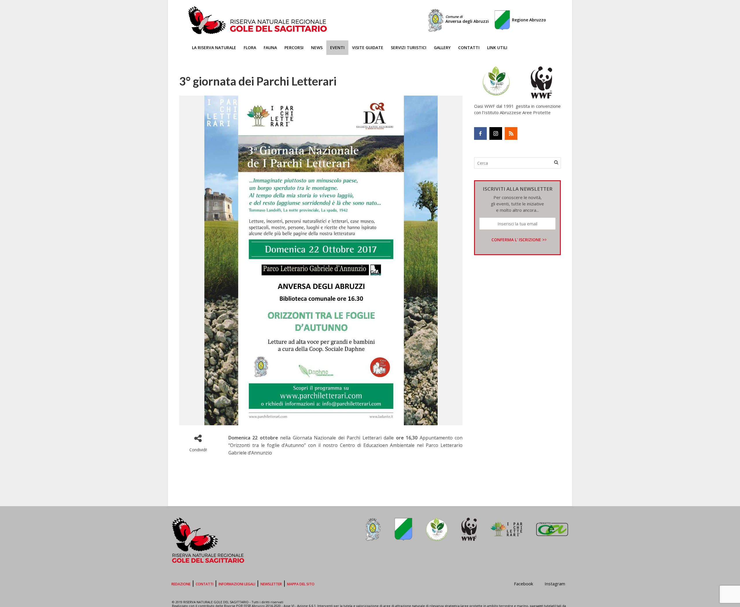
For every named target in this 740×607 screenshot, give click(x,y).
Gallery (442, 47)
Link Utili (497, 47)
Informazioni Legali (237, 584)
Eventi (337, 47)
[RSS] (511, 133)
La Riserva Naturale (214, 47)
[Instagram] (495, 133)
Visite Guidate (367, 47)
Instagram (555, 583)
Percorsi (294, 47)
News (317, 47)
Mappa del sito (300, 584)
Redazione (180, 584)
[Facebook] (480, 133)
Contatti (469, 47)
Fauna (270, 47)
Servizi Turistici (408, 47)
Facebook (523, 583)
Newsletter (271, 584)
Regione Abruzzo (529, 20)
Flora (250, 47)
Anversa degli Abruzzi (467, 19)
